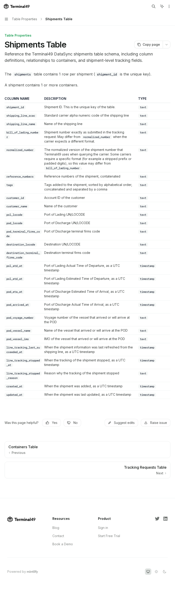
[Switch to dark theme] (164, 571)
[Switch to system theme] (148, 571)
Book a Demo (62, 544)
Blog (55, 528)
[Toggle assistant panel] (162, 6)
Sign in (103, 528)
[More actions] (169, 6)
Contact (58, 536)
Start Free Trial (109, 536)
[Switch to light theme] (156, 571)
